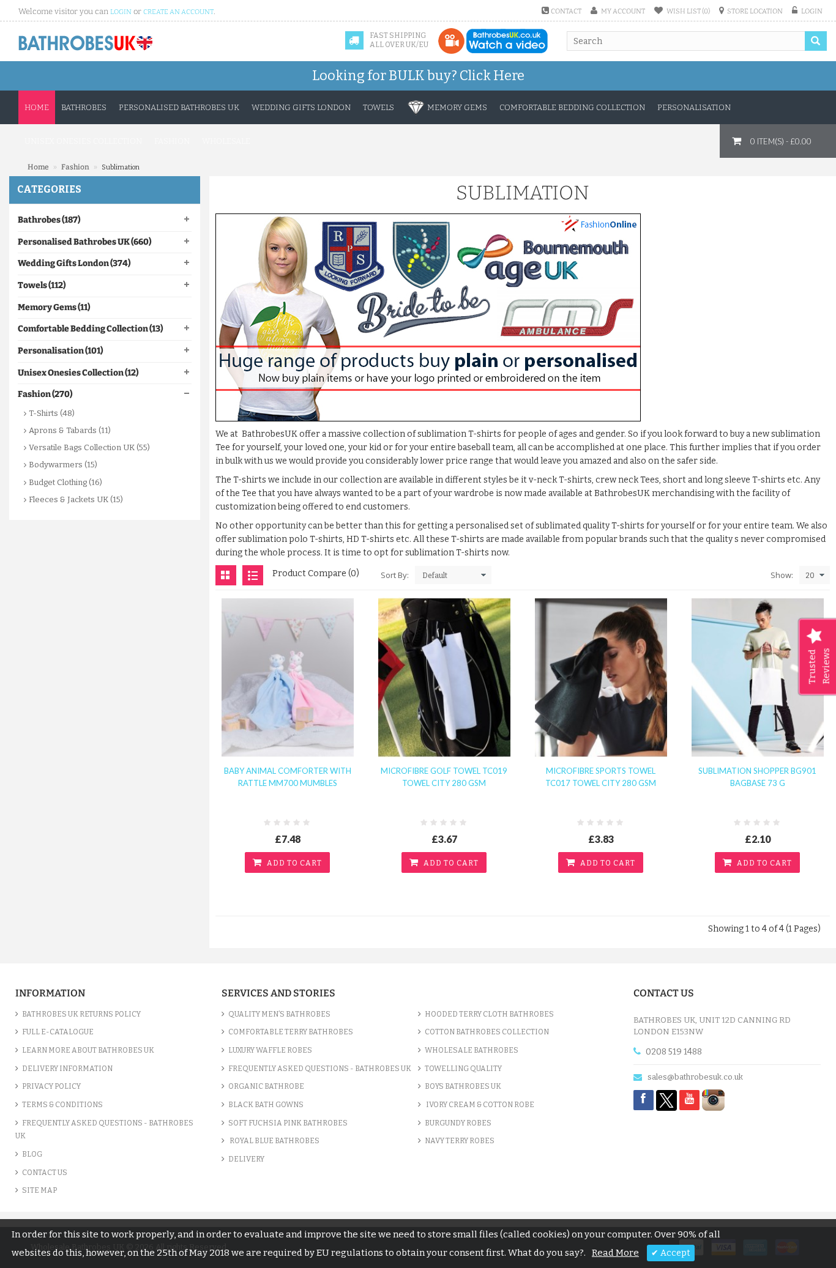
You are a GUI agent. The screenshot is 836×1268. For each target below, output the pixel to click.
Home (36, 107)
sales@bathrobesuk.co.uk (695, 1076)
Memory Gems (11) (54, 307)
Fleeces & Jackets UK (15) (76, 499)
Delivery (246, 1159)
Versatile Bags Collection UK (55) (89, 447)
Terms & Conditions (62, 1104)
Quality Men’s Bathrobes (279, 1014)
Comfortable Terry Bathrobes (290, 1032)
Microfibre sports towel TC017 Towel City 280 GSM (600, 777)
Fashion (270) (45, 394)
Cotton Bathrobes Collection (487, 1032)
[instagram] (713, 1099)
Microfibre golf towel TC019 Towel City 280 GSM (444, 777)
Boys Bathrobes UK (463, 1086)
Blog (32, 1154)
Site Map (39, 1190)
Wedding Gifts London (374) (74, 263)
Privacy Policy (51, 1086)
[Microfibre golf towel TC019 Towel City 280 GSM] (444, 677)
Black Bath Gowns (266, 1104)
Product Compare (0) (315, 573)
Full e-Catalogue (58, 1032)
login (121, 12)
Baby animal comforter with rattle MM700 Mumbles (287, 777)
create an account (178, 12)
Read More (615, 1252)
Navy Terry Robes (460, 1140)
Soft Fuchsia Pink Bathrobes (288, 1123)
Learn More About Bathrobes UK (88, 1050)
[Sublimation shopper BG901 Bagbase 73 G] (758, 677)
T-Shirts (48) (52, 413)
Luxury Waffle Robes (270, 1050)
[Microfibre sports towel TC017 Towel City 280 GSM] (601, 677)
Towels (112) (41, 285)
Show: (782, 574)
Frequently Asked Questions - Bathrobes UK (104, 1130)
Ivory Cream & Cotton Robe (479, 1104)
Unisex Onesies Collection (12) (78, 373)
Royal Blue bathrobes (273, 1140)
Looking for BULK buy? (418, 75)
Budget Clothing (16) (65, 482)
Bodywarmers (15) (63, 464)
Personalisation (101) (60, 351)
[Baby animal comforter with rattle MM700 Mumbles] (288, 677)
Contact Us (44, 1172)
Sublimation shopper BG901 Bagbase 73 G (757, 777)
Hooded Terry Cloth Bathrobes (489, 1014)
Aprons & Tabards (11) (70, 430)
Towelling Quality (463, 1068)
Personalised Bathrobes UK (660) (84, 242)
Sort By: (395, 574)
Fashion (75, 167)
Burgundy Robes (458, 1123)
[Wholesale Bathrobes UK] (86, 43)
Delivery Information (67, 1068)
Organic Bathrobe (266, 1086)
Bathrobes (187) (49, 220)
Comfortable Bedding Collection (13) (90, 329)
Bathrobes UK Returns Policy (81, 1014)
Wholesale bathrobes (471, 1050)
